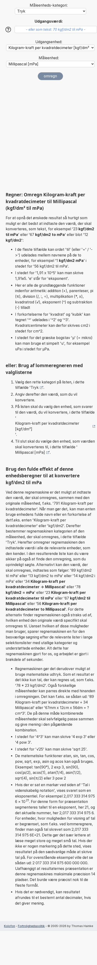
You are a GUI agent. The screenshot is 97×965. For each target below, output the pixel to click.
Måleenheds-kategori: (49, 5)
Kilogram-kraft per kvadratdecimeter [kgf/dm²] (47, 426)
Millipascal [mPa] (30, 452)
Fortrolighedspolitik (31, 926)
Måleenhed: (49, 58)
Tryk (35, 387)
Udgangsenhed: (48, 42)
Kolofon (9, 926)
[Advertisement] (48, 136)
